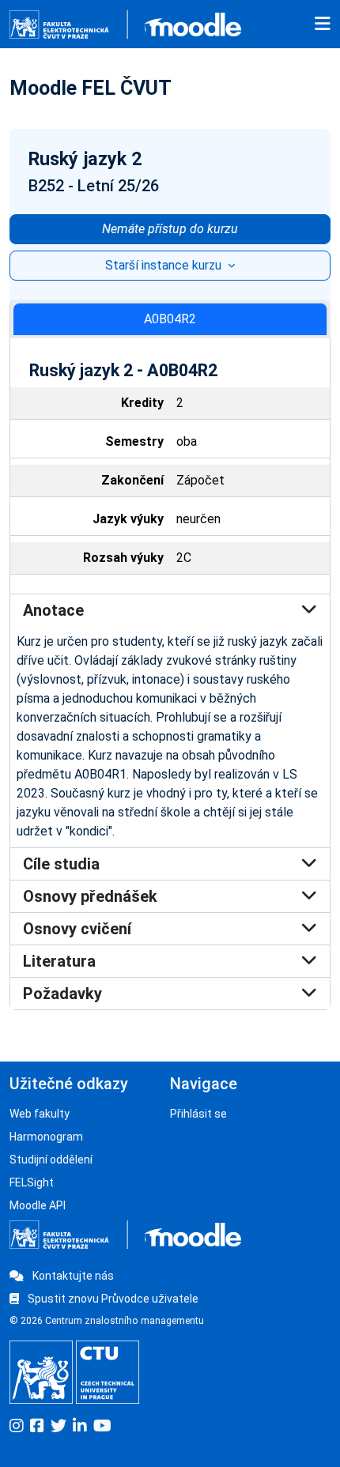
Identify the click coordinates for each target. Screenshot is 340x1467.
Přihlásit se (198, 1113)
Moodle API (37, 1205)
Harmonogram (46, 1136)
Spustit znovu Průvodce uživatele (111, 1298)
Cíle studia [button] (61, 863)
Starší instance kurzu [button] (165, 265)
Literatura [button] (59, 961)
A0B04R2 (170, 318)
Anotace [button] (53, 610)
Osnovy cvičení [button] (77, 928)
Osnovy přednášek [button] (90, 896)
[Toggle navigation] (323, 24)
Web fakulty (39, 1113)
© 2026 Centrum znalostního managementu (106, 1320)
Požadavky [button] (62, 993)
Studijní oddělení (51, 1159)
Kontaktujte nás (72, 1275)
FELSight (31, 1182)
